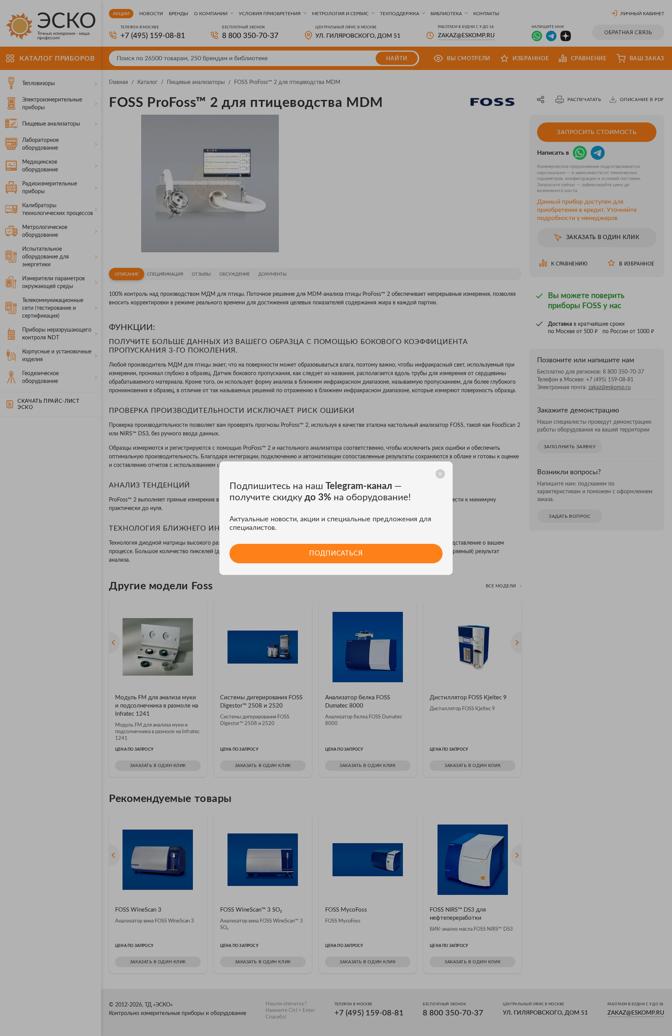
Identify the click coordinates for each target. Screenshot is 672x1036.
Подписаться (335, 553)
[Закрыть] (440, 474)
